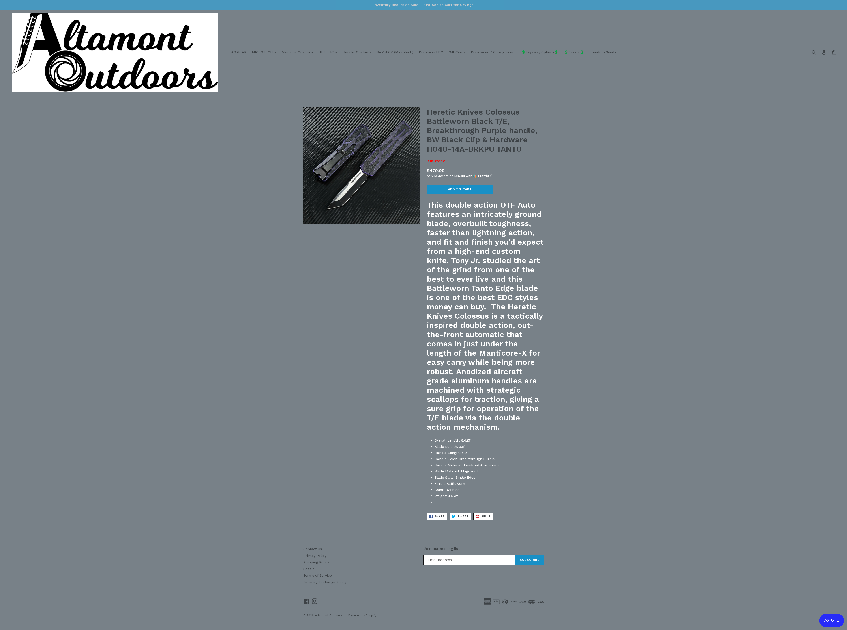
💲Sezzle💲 (574, 52)
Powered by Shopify (362, 615)
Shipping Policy (316, 562)
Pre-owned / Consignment (493, 52)
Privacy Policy (314, 556)
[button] (485, 176)
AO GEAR (238, 52)
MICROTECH (265, 52)
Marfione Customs (297, 52)
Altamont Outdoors (329, 615)
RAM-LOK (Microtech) (395, 52)
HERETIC (329, 52)
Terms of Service (317, 575)
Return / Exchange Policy (324, 582)
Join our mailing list (442, 548)
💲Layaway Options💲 (539, 52)
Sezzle (309, 569)
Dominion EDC (431, 52)
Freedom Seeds (603, 52)
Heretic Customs (357, 52)
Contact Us (312, 549)
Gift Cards (457, 52)
